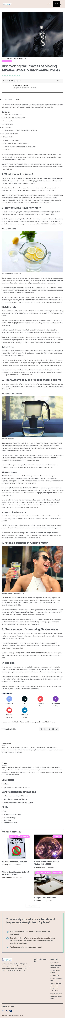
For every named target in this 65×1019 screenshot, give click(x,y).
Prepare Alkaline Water (47, 722)
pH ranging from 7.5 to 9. (37, 181)
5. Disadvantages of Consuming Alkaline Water (19, 147)
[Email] (53, 729)
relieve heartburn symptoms (11, 323)
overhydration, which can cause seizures (29, 653)
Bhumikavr (19, 85)
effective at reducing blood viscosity (23, 612)
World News (24, 836)
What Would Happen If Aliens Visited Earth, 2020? (46, 862)
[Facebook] (9, 701)
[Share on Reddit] (15, 80)
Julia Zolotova (5, 273)
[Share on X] (9, 80)
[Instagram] (55, 701)
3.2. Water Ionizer (8, 137)
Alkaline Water (19, 722)
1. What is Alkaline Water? (12, 114)
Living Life (6, 61)
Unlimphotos (11, 438)
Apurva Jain (6, 864)
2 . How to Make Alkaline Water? (14, 118)
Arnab (25, 85)
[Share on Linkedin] (12, 80)
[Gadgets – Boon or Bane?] (48, 883)
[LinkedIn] (24, 712)
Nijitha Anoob (7, 877)
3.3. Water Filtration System (11, 140)
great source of (27, 300)
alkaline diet (21, 598)
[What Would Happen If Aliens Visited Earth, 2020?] (48, 847)
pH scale (7, 178)
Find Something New (43, 872)
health (26, 722)
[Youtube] (9, 712)
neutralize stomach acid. (34, 679)
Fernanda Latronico (7, 593)
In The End (7, 150)
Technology (57, 872)
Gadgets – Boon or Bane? (45, 897)
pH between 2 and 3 (53, 280)
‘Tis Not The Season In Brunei (14, 861)
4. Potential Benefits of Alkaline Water (16, 143)
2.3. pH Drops (6, 127)
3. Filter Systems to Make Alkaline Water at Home (20, 130)
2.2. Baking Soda (7, 124)
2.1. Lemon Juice (7, 121)
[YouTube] (11, 1011)
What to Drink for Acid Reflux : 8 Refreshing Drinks (15, 873)
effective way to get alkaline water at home (23, 488)
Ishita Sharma (40, 867)
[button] (48, 4)
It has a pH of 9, (20, 313)
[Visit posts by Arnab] (6, 758)
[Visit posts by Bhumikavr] (6, 738)
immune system (33, 722)
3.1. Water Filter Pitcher (10, 134)
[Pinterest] (40, 701)
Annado (5, 438)
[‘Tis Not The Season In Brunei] (16, 847)
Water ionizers (6, 476)
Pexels (11, 273)
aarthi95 (38, 901)
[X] (24, 701)
